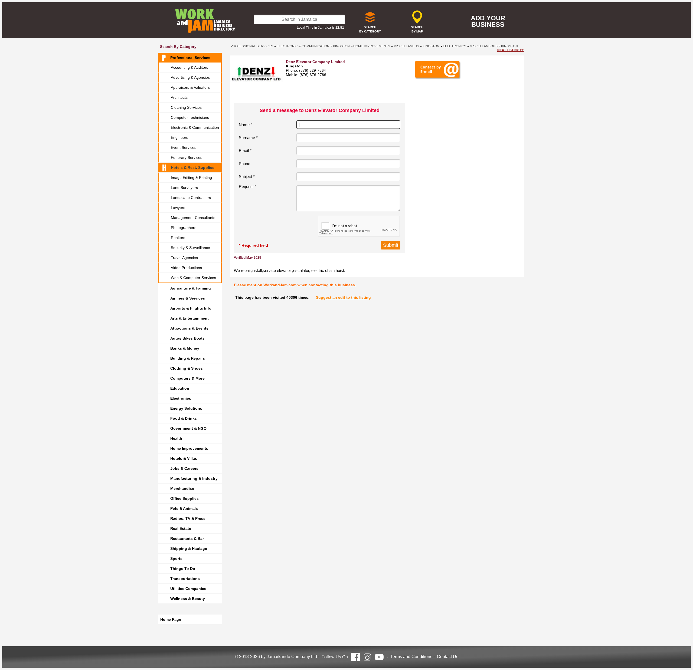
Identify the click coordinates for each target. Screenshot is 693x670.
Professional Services (190, 57)
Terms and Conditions (411, 656)
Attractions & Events (189, 328)
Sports (176, 558)
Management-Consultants (193, 217)
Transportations (185, 578)
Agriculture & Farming (190, 288)
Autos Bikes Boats (187, 338)
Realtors (178, 237)
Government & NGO (188, 428)
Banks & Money (184, 348)
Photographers (183, 227)
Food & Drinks (183, 418)
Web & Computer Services (193, 277)
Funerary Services (186, 157)
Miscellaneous (484, 46)
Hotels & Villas (183, 458)
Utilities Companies (188, 588)
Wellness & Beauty (187, 598)
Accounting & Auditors (189, 67)
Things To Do (182, 568)
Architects (179, 97)
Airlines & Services (187, 298)
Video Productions (186, 267)
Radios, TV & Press (187, 518)
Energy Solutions (186, 408)
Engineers (179, 137)
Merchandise (182, 488)
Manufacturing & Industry (194, 478)
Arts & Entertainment (189, 318)
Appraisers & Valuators (190, 87)
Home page (170, 619)
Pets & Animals (184, 508)
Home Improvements (189, 448)
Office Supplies (184, 498)
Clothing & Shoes (186, 368)
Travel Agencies (184, 257)
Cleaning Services (186, 107)
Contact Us (447, 656)
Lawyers (178, 207)
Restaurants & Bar (187, 538)
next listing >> (510, 50)
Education (179, 388)
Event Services (183, 147)
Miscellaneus (406, 46)
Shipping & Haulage (188, 548)
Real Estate (180, 528)
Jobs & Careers (184, 468)
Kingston (341, 46)
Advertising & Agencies (190, 77)
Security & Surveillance (190, 247)
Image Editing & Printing (191, 177)
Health (176, 438)
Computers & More (187, 378)
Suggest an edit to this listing (343, 297)
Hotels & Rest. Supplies (192, 167)
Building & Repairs (187, 358)
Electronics (180, 398)
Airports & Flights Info (190, 308)
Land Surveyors (184, 187)
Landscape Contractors (191, 197)
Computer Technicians (190, 117)
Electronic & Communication (195, 127)
